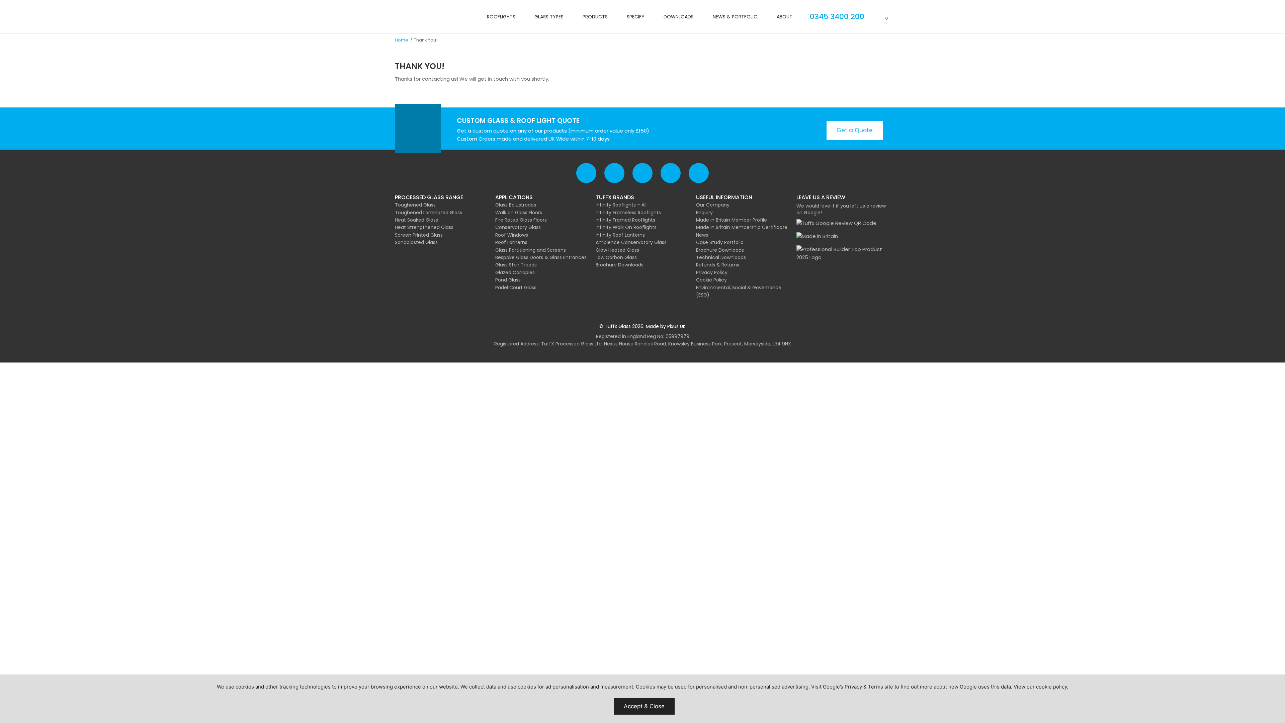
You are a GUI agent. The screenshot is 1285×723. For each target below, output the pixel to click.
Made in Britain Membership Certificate (741, 227)
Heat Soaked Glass (416, 220)
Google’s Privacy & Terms (853, 687)
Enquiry (704, 212)
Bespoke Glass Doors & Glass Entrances (541, 257)
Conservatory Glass (518, 227)
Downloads (679, 16)
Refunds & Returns (717, 264)
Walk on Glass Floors (518, 212)
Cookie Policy (711, 279)
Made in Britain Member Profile (731, 220)
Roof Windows (511, 235)
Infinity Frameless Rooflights (628, 212)
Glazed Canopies (515, 272)
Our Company (713, 205)
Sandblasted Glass (416, 242)
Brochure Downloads (620, 264)
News (702, 235)
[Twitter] (614, 173)
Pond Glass (508, 279)
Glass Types (549, 16)
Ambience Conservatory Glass (631, 242)
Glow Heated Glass (617, 250)
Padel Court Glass (515, 287)
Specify (636, 16)
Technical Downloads (721, 257)
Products (595, 16)
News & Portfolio (735, 16)
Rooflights (501, 16)
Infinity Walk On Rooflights (626, 227)
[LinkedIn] (699, 173)
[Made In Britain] (817, 236)
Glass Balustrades (515, 205)
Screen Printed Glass (419, 235)
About (784, 16)
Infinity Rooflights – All (621, 205)
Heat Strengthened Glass (424, 227)
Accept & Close (644, 706)
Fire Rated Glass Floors (521, 220)
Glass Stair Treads (516, 264)
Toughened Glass (415, 205)
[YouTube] (642, 173)
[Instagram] (671, 173)
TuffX (416, 16)
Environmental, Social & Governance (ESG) (738, 291)
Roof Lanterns (511, 242)
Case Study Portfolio (720, 242)
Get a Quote (855, 130)
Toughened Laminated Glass (428, 212)
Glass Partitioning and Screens (530, 250)
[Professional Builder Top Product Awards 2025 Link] (843, 253)
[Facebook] (586, 173)
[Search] (872, 17)
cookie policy (1051, 687)
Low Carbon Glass (616, 257)
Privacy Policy (711, 272)
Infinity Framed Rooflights (625, 220)
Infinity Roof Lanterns (620, 235)
